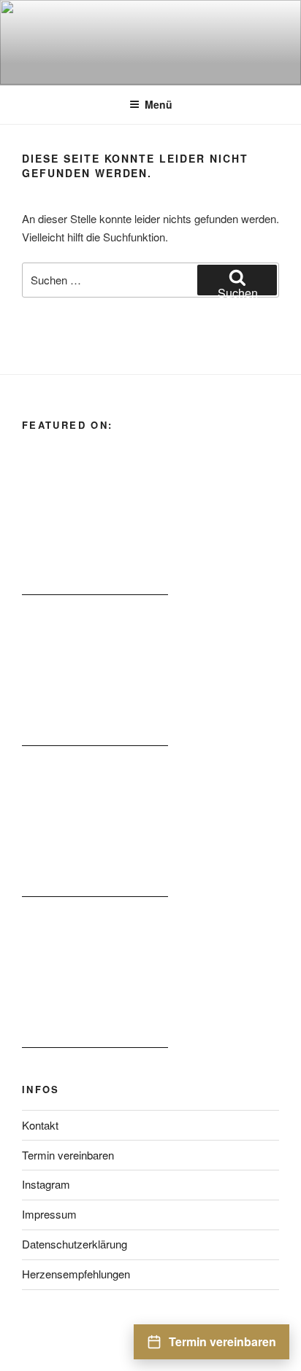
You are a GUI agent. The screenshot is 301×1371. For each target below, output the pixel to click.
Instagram (46, 1184)
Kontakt (40, 1125)
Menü (158, 104)
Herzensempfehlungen (76, 1273)
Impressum (49, 1214)
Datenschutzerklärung (74, 1243)
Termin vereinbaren (68, 1154)
